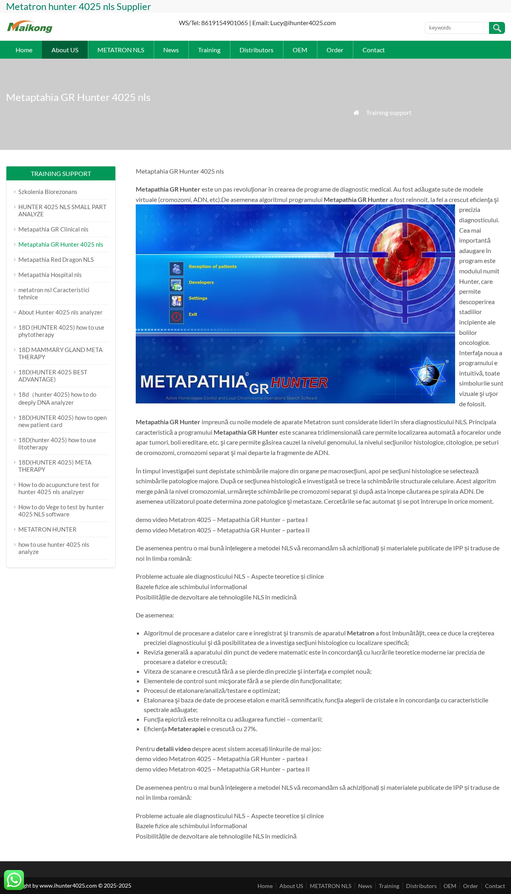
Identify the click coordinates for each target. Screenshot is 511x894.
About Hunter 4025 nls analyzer (60, 312)
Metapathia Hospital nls (50, 274)
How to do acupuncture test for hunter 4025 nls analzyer (58, 488)
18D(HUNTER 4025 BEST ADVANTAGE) (52, 375)
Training (209, 49)
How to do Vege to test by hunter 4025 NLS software (61, 510)
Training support (389, 112)
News (171, 49)
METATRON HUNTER (47, 529)
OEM (300, 49)
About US (64, 49)
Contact (373, 49)
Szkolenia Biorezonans (47, 191)
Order (335, 49)
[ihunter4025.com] (30, 32)
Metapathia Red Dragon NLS (56, 259)
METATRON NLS (120, 49)
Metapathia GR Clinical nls (53, 229)
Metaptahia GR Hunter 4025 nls (60, 244)
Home (24, 49)
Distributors (256, 49)
